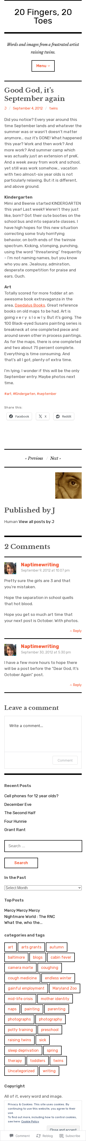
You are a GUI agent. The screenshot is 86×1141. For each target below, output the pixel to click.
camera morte (20, 967)
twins (53, 108)
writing (49, 1071)
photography (50, 1019)
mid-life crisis (20, 999)
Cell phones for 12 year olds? (31, 795)
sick (42, 1040)
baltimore (16, 957)
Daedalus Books (30, 305)
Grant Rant (15, 829)
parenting (56, 1009)
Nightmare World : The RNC (29, 916)
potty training (20, 1029)
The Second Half (20, 812)
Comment (65, 760)
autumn (56, 947)
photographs (19, 1019)
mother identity (55, 999)
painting (32, 1009)
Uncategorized (21, 1071)
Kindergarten (25, 394)
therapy (15, 1060)
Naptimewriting (40, 565)
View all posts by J (36, 521)
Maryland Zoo (65, 988)
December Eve (18, 804)
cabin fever (61, 957)
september (47, 394)
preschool (50, 1029)
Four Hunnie (15, 821)
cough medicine (22, 978)
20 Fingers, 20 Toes (43, 16)
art (9, 394)
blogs (38, 957)
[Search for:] (43, 845)
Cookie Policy (30, 1121)
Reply (77, 631)
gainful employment (26, 988)
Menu (41, 66)
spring (52, 1050)
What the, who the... (23, 922)
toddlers (37, 1060)
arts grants (31, 947)
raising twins (19, 1040)
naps (12, 1009)
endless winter (58, 978)
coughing (49, 967)
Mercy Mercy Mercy (22, 910)
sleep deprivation (23, 1050)
